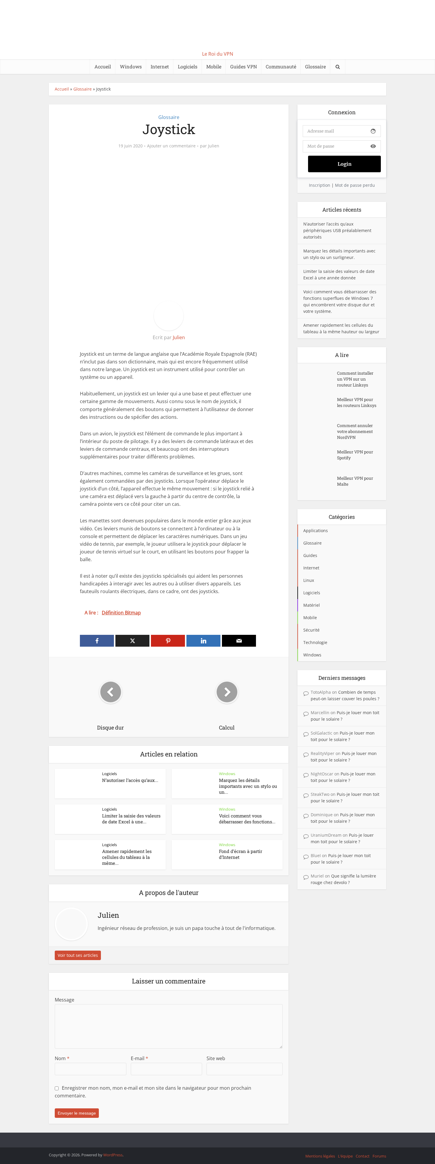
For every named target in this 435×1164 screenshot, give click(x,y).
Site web (216, 1058)
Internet (160, 66)
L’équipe (345, 1156)
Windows (131, 66)
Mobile (213, 66)
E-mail (139, 1058)
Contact (363, 1156)
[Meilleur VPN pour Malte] (320, 484)
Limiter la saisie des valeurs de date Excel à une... (131, 819)
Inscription (319, 185)
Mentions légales (320, 1156)
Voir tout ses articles (78, 955)
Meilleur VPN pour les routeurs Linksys (356, 402)
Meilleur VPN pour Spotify (355, 455)
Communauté (281, 66)
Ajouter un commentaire (171, 146)
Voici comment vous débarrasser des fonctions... (247, 819)
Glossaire (315, 66)
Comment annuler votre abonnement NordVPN (355, 431)
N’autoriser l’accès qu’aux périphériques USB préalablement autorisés (337, 230)
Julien (213, 146)
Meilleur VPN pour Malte (355, 481)
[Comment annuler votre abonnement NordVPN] (320, 431)
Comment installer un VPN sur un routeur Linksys (355, 379)
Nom (62, 1058)
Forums (379, 1156)
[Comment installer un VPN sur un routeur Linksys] (320, 379)
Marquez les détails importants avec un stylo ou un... (248, 786)
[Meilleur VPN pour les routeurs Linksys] (320, 405)
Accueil (102, 66)
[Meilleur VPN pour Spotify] (320, 457)
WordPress (113, 1154)
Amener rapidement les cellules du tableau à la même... (127, 857)
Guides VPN (243, 66)
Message (64, 999)
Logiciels (187, 66)
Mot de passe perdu (355, 185)
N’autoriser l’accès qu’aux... (130, 780)
